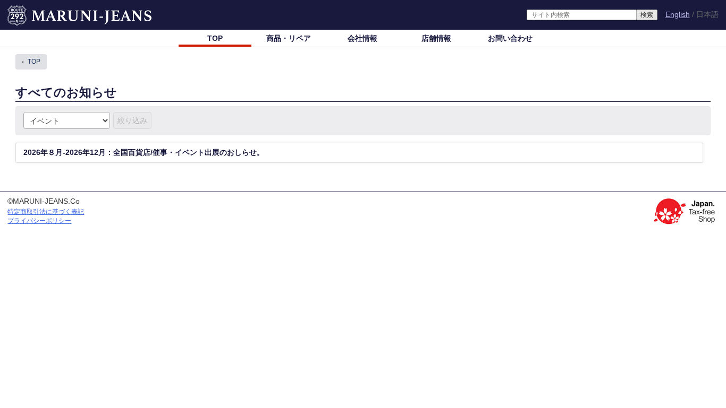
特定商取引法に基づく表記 (45, 212)
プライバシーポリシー (39, 221)
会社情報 (362, 38)
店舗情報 (436, 38)
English (677, 14)
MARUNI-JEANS (35, 10)
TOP (215, 38)
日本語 (707, 15)
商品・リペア (288, 38)
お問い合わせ (510, 38)
